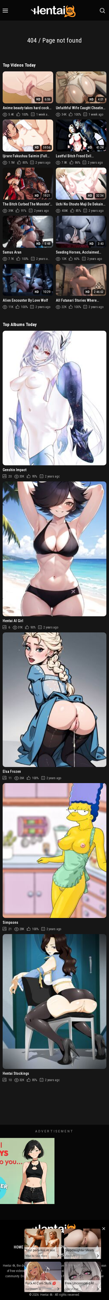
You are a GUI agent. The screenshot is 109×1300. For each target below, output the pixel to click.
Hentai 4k (46, 1295)
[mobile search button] (102, 11)
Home (18, 1247)
